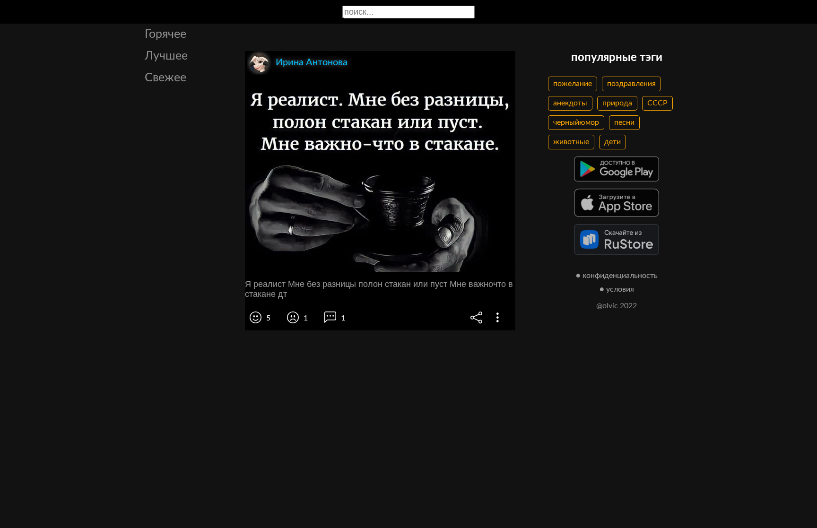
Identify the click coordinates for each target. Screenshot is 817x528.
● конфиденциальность (617, 275)
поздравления (631, 83)
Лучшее (166, 56)
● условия (617, 289)
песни (624, 122)
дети (612, 142)
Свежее (165, 78)
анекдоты (570, 103)
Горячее (165, 34)
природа (617, 103)
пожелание (572, 83)
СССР (657, 103)
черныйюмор (576, 122)
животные (571, 142)
